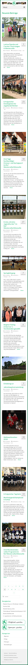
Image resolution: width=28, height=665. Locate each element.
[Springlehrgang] (14, 262)
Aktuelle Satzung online (9, 608)
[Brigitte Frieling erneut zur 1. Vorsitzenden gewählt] (14, 309)
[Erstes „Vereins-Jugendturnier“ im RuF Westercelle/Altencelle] (14, 206)
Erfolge (20, 50)
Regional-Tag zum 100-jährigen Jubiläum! (13, 604)
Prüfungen (21, 107)
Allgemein (6, 636)
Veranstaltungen (7, 170)
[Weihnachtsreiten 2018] (14, 422)
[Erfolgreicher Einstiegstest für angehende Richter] (14, 86)
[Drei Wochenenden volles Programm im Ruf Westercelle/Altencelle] (14, 534)
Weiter (8, 67)
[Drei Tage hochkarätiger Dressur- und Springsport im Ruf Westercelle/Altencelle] (14, 144)
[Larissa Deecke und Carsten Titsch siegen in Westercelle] (14, 29)
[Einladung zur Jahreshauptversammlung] (14, 368)
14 (22, 589)
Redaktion (8, 50)
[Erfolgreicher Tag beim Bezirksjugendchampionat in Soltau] (14, 479)
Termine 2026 (6, 606)
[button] (10, 655)
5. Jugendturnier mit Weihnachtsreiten (12, 616)
